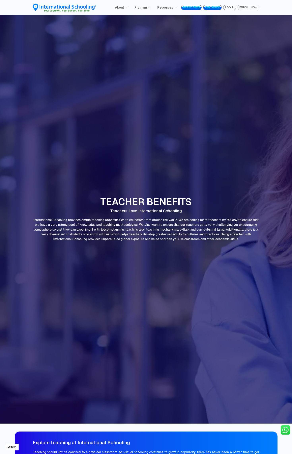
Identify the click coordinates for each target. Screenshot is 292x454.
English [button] (12, 446)
